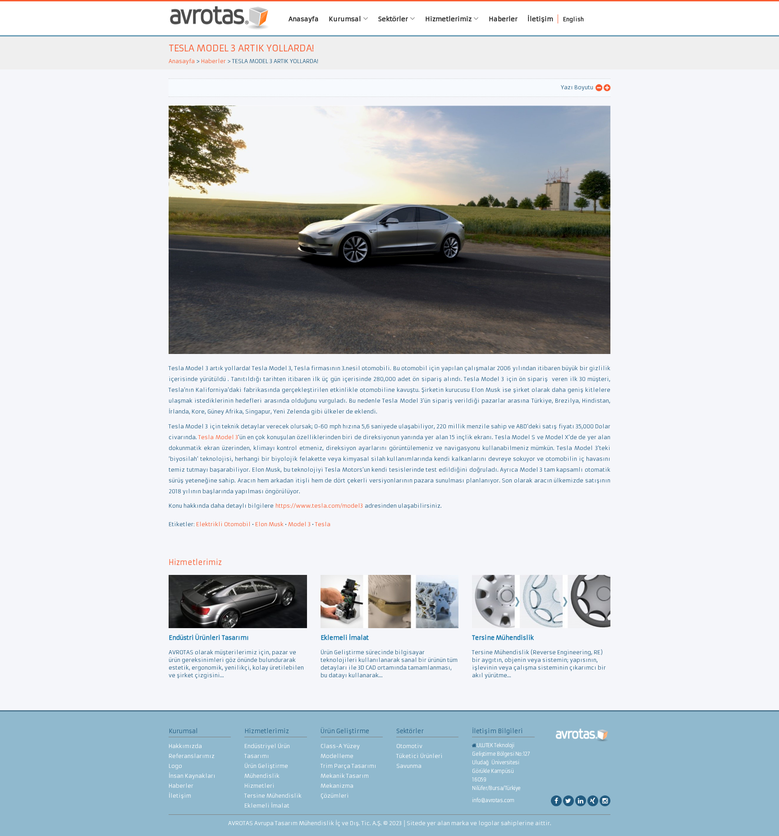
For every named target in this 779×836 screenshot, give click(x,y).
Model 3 (299, 524)
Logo (175, 766)
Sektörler (394, 19)
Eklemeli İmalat (266, 805)
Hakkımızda (185, 746)
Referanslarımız (192, 756)
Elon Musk (269, 524)
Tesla (322, 524)
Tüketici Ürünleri (419, 756)
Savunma (409, 766)
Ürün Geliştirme (266, 766)
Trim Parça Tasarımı (348, 766)
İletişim (540, 19)
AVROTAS (216, 18)
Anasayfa (304, 19)
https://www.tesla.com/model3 (319, 505)
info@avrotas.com (493, 800)
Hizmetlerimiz (449, 19)
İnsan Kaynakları (192, 775)
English (573, 19)
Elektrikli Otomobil (223, 524)
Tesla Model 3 (218, 437)
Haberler (503, 19)
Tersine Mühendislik (273, 795)
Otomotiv (409, 746)
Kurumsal (346, 19)
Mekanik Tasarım (345, 775)
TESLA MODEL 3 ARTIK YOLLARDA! (241, 48)
